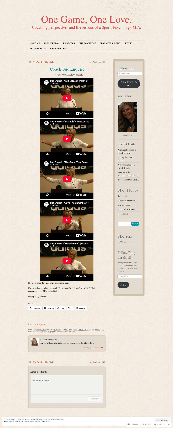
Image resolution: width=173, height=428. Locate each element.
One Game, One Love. (86, 19)
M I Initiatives (123, 213)
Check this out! (58, 48)
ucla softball (45, 331)
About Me (35, 43)
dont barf (65, 329)
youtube (53, 331)
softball (97, 329)
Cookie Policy (45, 421)
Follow (123, 284)
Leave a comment (37, 324)
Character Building (110, 43)
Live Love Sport (124, 204)
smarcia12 (79, 74)
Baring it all (122, 196)
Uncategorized (40, 329)
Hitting (128, 43)
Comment (95, 399)
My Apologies (95, 62)
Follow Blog (126, 68)
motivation (73, 329)
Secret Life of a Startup (127, 209)
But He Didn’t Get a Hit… (128, 179)
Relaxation (69, 43)
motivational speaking (86, 329)
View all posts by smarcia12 (92, 347)
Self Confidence (87, 43)
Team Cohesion (51, 43)
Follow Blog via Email (126, 255)
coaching (57, 329)
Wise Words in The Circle (43, 62)
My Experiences (38, 48)
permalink (71, 331)
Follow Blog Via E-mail (129, 83)
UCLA (37, 331)
